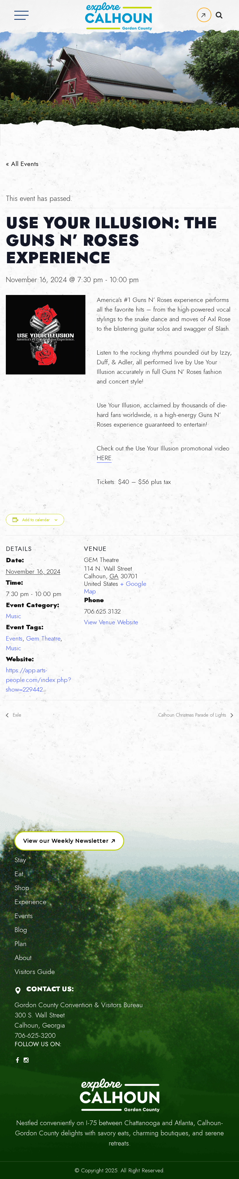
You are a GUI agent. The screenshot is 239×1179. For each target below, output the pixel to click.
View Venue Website (111, 622)
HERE (104, 457)
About (23, 957)
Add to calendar (36, 520)
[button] (204, 15)
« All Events (22, 163)
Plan (21, 943)
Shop (22, 888)
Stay (20, 860)
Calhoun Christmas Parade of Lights (193, 715)
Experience (30, 902)
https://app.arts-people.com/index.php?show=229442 (38, 679)
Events (14, 638)
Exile (16, 715)
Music (13, 616)
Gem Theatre (43, 638)
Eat (19, 874)
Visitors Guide (35, 971)
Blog (21, 930)
